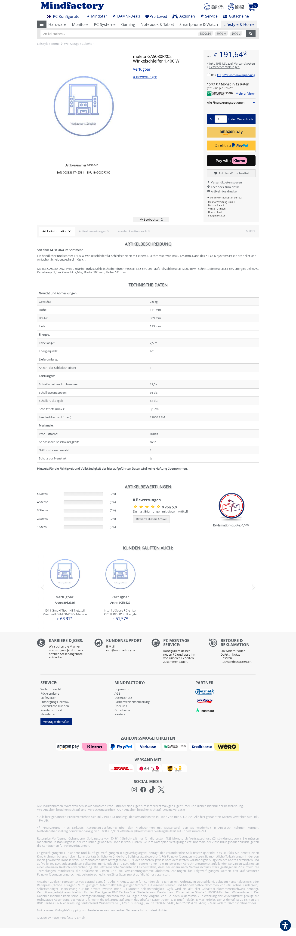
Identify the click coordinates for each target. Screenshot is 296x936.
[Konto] (235, 6)
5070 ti (235, 33)
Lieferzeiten (48, 698)
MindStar (98, 16)
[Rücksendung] (234, 652)
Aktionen (187, 16)
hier (165, 910)
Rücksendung (49, 693)
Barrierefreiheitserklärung (132, 702)
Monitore (80, 24)
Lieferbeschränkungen (224, 67)
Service (211, 16)
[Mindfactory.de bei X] (161, 789)
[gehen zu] (37, 474)
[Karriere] (62, 650)
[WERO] (227, 746)
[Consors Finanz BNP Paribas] (175, 746)
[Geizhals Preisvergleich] (204, 692)
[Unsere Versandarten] (148, 768)
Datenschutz (123, 698)
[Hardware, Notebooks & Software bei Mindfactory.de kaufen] (91, 6)
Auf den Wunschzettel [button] (233, 173)
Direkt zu (223, 145)
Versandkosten (244, 63)
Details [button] (64, 584)
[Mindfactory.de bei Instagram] (134, 789)
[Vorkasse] (148, 746)
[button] (41, 24)
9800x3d (205, 33)
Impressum (122, 689)
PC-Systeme (105, 24)
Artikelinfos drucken (224, 191)
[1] (231, 132)
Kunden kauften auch (132, 231)
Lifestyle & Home (239, 24)
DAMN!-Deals (128, 16)
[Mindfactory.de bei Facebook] (143, 789)
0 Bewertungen (145, 77)
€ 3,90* (236, 75)
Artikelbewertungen (92, 231)
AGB (117, 693)
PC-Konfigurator (66, 16)
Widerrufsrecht (50, 689)
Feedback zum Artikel (225, 187)
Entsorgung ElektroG (54, 702)
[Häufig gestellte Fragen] (119, 646)
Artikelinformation (55, 231)
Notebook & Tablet (157, 24)
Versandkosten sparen (226, 182)
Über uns (120, 706)
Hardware (57, 24)
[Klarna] (95, 746)
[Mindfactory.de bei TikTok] (152, 789)
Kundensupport (51, 710)
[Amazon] (69, 746)
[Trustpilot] (204, 710)
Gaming (128, 24)
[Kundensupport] (214, 6)
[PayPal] (122, 746)
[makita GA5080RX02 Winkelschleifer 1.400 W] (147, 507)
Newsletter (48, 714)
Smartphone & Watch (198, 24)
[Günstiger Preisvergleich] (204, 701)
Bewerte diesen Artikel (151, 519)
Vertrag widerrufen (56, 722)
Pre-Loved (158, 16)
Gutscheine (238, 16)
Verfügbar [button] (142, 69)
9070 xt (221, 33)
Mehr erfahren (246, 94)
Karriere (119, 714)
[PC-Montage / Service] (176, 652)
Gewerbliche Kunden (54, 706)
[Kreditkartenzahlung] (201, 746)
